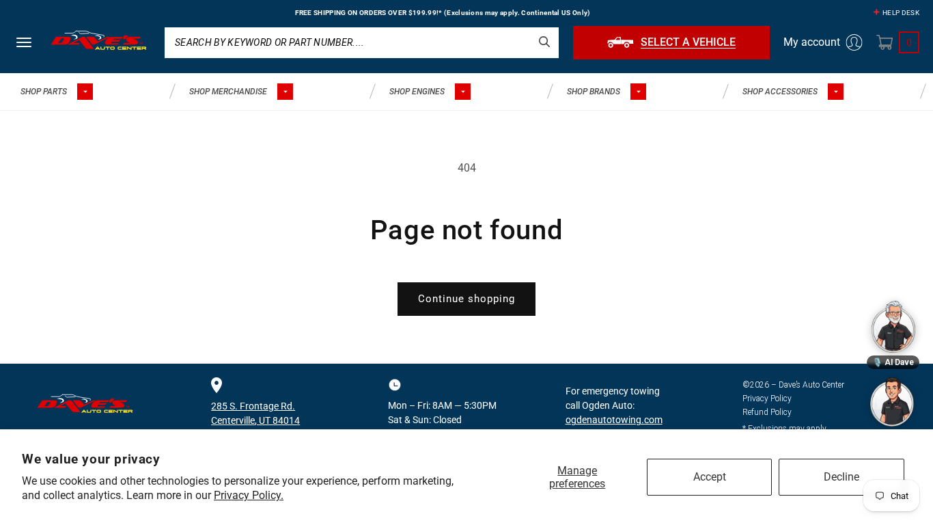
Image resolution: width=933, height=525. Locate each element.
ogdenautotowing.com (614, 419)
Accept (709, 476)
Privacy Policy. (248, 495)
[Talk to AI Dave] (893, 327)
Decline (841, 476)
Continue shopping (466, 299)
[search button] (544, 42)
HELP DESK (900, 12)
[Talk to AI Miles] (892, 402)
